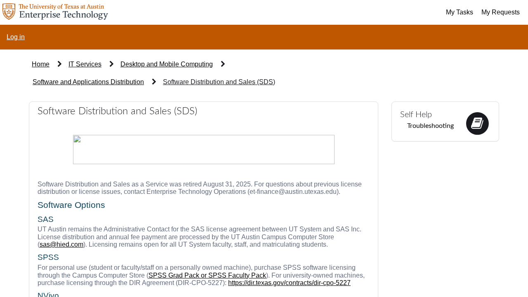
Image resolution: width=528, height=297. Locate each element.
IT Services (84, 64)
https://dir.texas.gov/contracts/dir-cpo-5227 (289, 282)
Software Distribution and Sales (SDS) (219, 81)
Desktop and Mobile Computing (166, 64)
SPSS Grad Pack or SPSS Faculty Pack (207, 275)
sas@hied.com (61, 244)
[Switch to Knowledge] (477, 122)
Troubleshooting (430, 126)
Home (41, 64)
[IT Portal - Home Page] (54, 12)
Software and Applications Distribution (88, 81)
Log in (16, 36)
